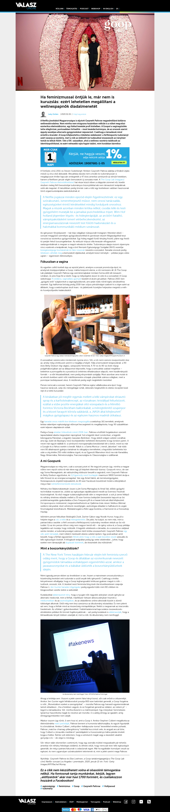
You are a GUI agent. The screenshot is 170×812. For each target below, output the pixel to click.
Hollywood (108, 786)
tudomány (46, 788)
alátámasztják (115, 612)
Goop (76, 786)
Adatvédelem (61, 802)
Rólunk (59, 9)
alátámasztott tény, (62, 595)
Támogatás (71, 9)
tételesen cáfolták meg (51, 253)
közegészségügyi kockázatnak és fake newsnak (62, 250)
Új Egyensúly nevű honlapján (84, 475)
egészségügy (47, 786)
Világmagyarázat (79, 114)
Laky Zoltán (53, 114)
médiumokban (47, 600)
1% (117, 9)
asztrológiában (67, 600)
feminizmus (63, 786)
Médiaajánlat (82, 802)
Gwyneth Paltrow (90, 786)
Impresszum (47, 802)
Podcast (84, 9)
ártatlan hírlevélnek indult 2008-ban (71, 432)
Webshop (95, 9)
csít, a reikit (60, 519)
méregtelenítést (78, 519)
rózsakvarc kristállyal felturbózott (104, 400)
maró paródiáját (62, 723)
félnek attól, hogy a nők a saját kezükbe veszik (94, 537)
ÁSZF (71, 802)
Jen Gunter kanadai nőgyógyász (65, 587)
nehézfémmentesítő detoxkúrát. (66, 484)
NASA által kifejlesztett (107, 411)
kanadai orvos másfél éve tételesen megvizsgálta (67, 421)
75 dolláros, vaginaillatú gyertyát (66, 279)
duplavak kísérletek (74, 542)
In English (108, 9)
